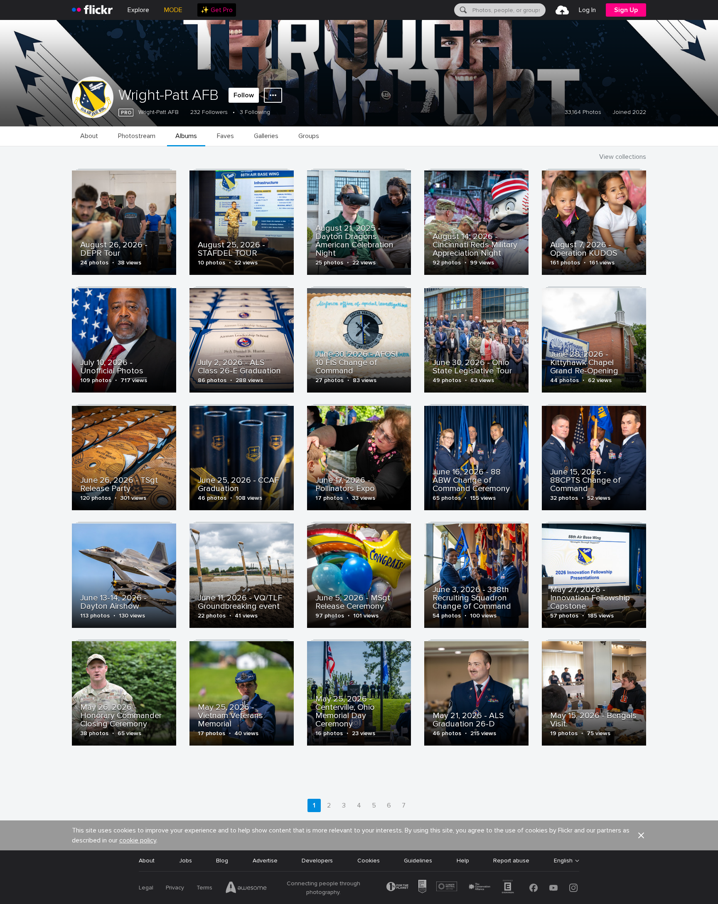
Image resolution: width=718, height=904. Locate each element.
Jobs (185, 860)
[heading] (92, 10)
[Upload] (562, 10)
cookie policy (137, 840)
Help (463, 860)
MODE (173, 10)
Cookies (368, 860)
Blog (222, 860)
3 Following (255, 112)
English (563, 860)
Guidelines (418, 860)
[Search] (462, 10)
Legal (146, 887)
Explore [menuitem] (138, 10)
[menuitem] (216, 10)
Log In (587, 10)
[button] (641, 835)
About (147, 860)
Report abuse (511, 860)
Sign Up (626, 10)
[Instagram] (573, 888)
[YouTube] (553, 888)
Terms (204, 887)
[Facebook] (533, 888)
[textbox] (508, 10)
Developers (317, 860)
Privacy (175, 887)
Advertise (265, 860)
